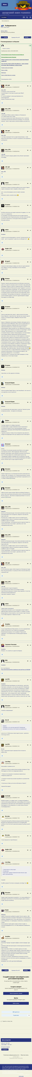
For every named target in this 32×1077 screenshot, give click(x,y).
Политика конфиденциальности (11, 1055)
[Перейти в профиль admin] (2, 46)
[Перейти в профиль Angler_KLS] (2, 249)
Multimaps (3, 72)
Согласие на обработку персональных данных (12, 1073)
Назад (5, 37)
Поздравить (5, 1049)
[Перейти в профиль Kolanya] (2, 279)
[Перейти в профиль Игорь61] (2, 262)
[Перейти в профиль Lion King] (2, 762)
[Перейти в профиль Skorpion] (2, 469)
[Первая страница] (2, 37)
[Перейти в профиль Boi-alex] (2, 817)
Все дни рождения (5, 1047)
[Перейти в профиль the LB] (2, 721)
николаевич (4, 1044)
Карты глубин (4, 70)
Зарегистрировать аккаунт (16, 993)
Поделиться (16, 1012)
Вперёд (26, 37)
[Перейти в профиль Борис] (2, 910)
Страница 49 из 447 (15, 37)
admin (5, 31)
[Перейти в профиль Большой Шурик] (2, 383)
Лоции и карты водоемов (7, 67)
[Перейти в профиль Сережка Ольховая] (2, 645)
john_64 (3, 1043)
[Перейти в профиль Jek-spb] (2, 86)
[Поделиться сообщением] (30, 86)
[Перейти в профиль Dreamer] (2, 205)
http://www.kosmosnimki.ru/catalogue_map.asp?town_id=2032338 (15, 669)
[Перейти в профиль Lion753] (2, 680)
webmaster (21, 1076)
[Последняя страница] (30, 37)
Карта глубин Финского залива (8, 75)
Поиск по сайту (6, 48)
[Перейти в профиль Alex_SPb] (2, 109)
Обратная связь (25, 1055)
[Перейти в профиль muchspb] (2, 796)
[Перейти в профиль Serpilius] (2, 625)
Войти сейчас (16, 1003)
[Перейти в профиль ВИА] (2, 661)
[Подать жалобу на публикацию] (27, 86)
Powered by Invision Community (16, 1058)
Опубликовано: (12, 87)
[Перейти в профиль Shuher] (2, 421)
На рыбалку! (12, 32)
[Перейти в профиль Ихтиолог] (2, 444)
